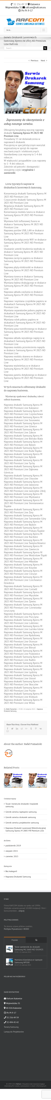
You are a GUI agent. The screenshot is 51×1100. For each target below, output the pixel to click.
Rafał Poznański (11, 709)
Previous (34, 60)
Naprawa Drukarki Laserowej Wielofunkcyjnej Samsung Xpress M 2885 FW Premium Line (25, 829)
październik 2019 (13, 845)
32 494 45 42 (12, 1022)
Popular (15, 940)
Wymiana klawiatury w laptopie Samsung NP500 (28, 961)
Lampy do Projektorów (14, 1031)
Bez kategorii (11, 871)
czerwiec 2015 (11, 856)
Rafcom (18, 1084)
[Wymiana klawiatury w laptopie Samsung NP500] (9, 961)
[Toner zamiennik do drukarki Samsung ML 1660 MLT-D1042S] (9, 948)
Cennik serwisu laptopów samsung (21, 811)
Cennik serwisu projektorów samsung (22, 822)
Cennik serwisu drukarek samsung (20, 817)
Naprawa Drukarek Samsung (18, 876)
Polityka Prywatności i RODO (16, 929)
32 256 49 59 (20, 4)
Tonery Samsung (11, 1027)
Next (43, 60)
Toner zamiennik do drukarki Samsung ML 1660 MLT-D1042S (29, 948)
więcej (21, 910)
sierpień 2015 (11, 851)
